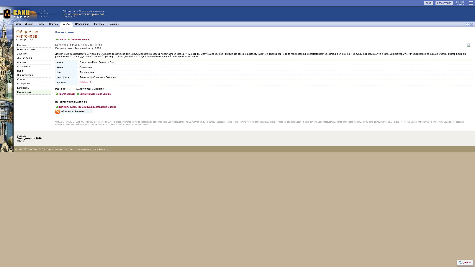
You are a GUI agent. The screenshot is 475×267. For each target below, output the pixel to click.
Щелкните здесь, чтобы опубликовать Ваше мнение (87, 107)
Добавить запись (80, 39)
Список (62, 39)
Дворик (467, 262)
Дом (18, 24)
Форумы (53, 24)
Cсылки (21, 79)
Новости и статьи (26, 49)
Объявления (82, 24)
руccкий (460, 2)
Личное (29, 24)
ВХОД (428, 3)
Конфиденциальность (86, 149)
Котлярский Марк (88, 62)
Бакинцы (114, 24)
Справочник (85, 67)
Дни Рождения (24, 58)
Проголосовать (66, 94)
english (460, 4)
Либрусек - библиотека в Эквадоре (97, 77)
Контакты (103, 149)
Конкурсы (99, 24)
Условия (69, 149)
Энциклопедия (25, 75)
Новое (41, 24)
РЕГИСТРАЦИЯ (444, 3)
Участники (22, 53)
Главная (21, 45)
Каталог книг (24, 92)
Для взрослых (86, 72)
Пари (20, 71)
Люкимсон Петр (107, 62)
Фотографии (23, 83)
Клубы (66, 24)
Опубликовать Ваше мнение (95, 94)
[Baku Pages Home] (19, 14)
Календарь (23, 88)
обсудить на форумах (72, 111)
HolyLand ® (85, 82)
